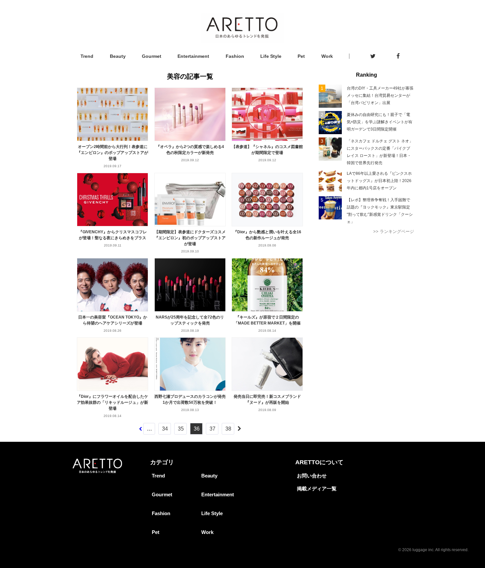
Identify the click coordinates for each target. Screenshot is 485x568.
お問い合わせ (312, 475)
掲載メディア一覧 (317, 488)
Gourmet (151, 56)
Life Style (270, 56)
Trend (87, 56)
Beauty (118, 56)
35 (181, 429)
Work (327, 56)
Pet (301, 56)
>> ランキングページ (393, 231)
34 (165, 429)
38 (228, 429)
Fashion (235, 56)
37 (212, 429)
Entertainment (193, 56)
